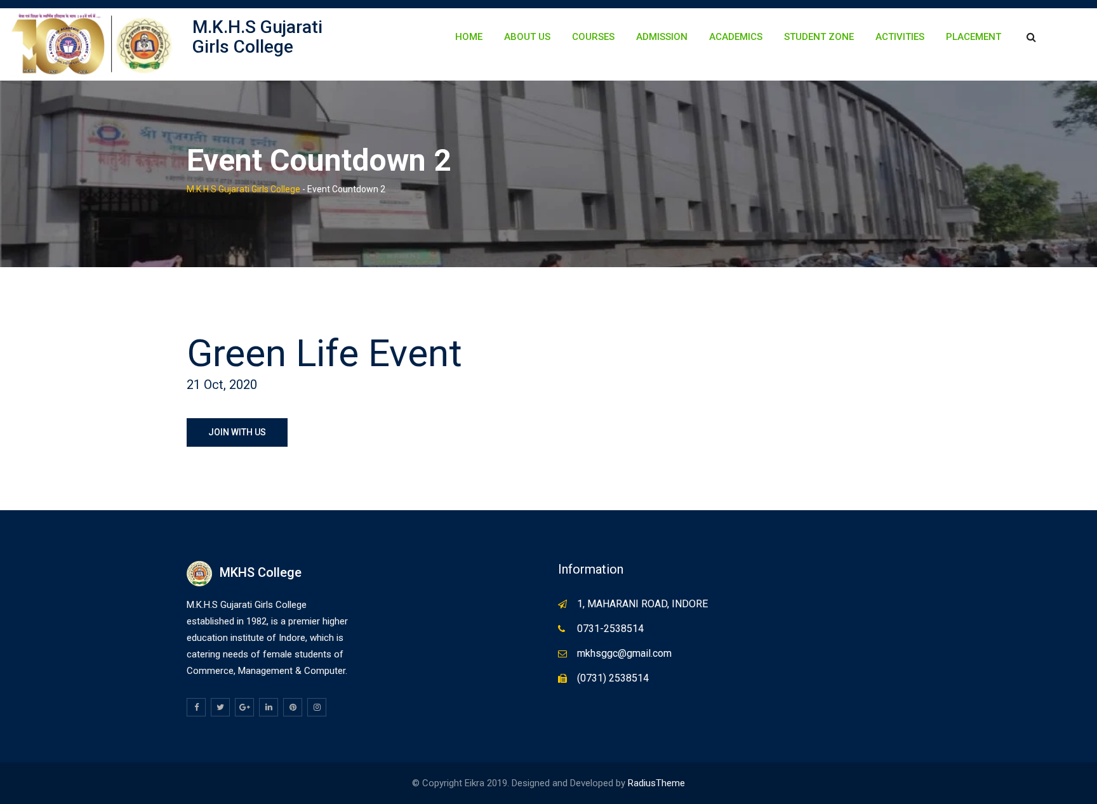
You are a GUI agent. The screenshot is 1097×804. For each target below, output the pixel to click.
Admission (662, 37)
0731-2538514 (610, 629)
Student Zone (819, 37)
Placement (973, 37)
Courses (593, 37)
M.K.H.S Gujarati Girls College (257, 36)
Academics (735, 37)
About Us (527, 37)
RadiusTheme (656, 783)
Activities (899, 37)
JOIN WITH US (237, 432)
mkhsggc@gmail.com (624, 653)
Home (468, 37)
